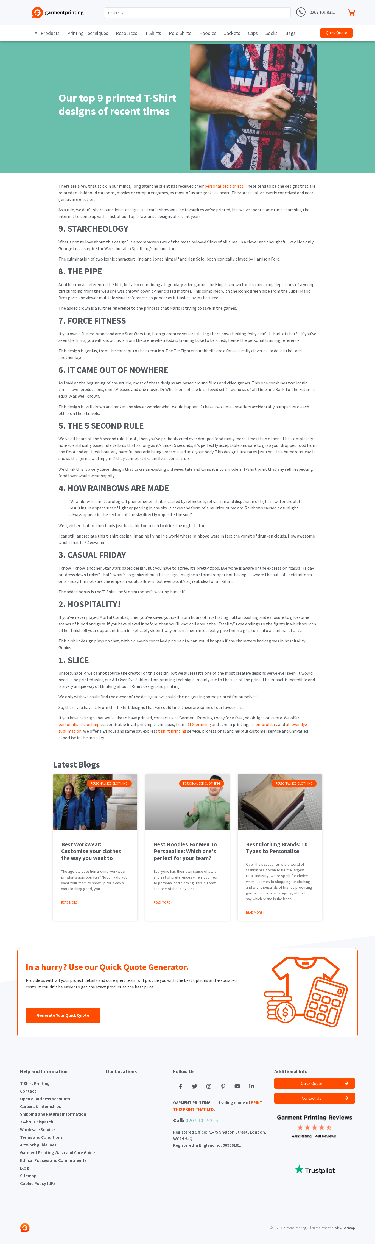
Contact (28, 1091)
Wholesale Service (37, 1129)
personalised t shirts (224, 186)
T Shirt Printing (35, 1083)
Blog (24, 1168)
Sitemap (28, 1175)
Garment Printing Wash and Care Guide (57, 1152)
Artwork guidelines (38, 1145)
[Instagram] (209, 1086)
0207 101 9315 (322, 12)
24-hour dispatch (36, 1121)
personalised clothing (79, 724)
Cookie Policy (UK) (37, 1183)
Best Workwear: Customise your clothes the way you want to (91, 851)
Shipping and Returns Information (53, 1114)
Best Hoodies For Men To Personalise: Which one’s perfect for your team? (185, 851)
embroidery (266, 724)
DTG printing (198, 724)
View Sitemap (345, 1228)
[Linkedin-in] (252, 1086)
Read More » (70, 902)
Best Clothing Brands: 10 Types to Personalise (276, 848)
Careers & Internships (40, 1106)
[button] (336, 33)
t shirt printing (172, 731)
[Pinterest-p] (223, 1086)
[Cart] (353, 11)
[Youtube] (237, 1086)
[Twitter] (195, 1086)
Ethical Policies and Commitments (53, 1160)
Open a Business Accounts (45, 1098)
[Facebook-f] (180, 1086)
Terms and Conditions (41, 1137)
